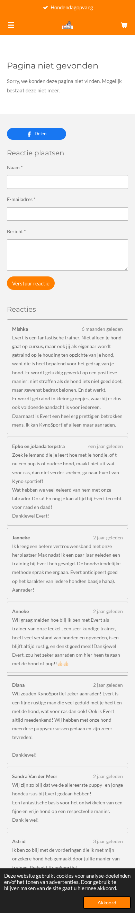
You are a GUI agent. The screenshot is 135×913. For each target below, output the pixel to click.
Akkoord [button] (107, 902)
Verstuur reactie (31, 283)
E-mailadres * (21, 199)
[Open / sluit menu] (11, 25)
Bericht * (16, 231)
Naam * (15, 167)
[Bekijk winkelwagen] (124, 25)
